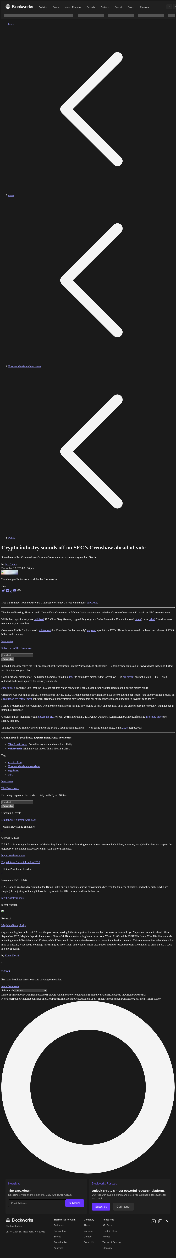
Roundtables (60, 1242)
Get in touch (123, 1206)
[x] (167, 1221)
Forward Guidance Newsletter (24, 366)
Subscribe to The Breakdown (17, 648)
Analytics (43, 7)
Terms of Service (111, 1242)
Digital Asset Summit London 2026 (20, 862)
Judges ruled (8, 687)
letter (71, 676)
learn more (19, 855)
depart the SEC (46, 716)
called (152, 619)
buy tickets (7, 855)
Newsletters (60, 1231)
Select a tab (7, 990)
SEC (10, 774)
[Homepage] (19, 6)
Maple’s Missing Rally (13, 925)
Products (91, 7)
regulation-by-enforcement (17, 698)
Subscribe (75, 1203)
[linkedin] (160, 1221)
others (138, 619)
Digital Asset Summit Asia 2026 (18, 819)
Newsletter (7, 641)
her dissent (128, 676)
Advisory (105, 7)
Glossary (107, 1248)
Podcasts (59, 1225)
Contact (88, 1236)
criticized (39, 619)
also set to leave (154, 716)
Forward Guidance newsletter (24, 766)
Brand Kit (89, 1242)
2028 (125, 727)
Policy (11, 537)
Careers (88, 1231)
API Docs (107, 1225)
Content (118, 7)
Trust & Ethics (109, 1231)
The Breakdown (10, 788)
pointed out (44, 630)
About (87, 1225)
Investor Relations (73, 7)
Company (144, 7)
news (11, 195)
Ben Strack (11, 564)
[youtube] (153, 1221)
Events (131, 7)
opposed (91, 630)
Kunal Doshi (12, 955)
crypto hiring (15, 762)
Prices (55, 7)
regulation (13, 770)
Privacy (106, 1236)
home (11, 24)
